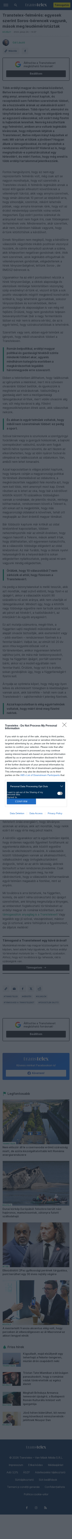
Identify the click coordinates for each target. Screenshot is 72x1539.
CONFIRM (21, 801)
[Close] (65, 726)
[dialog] (36, 769)
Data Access (36, 813)
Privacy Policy (55, 813)
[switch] (60, 793)
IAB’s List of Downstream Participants (40, 775)
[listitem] (35, 786)
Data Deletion (17, 813)
